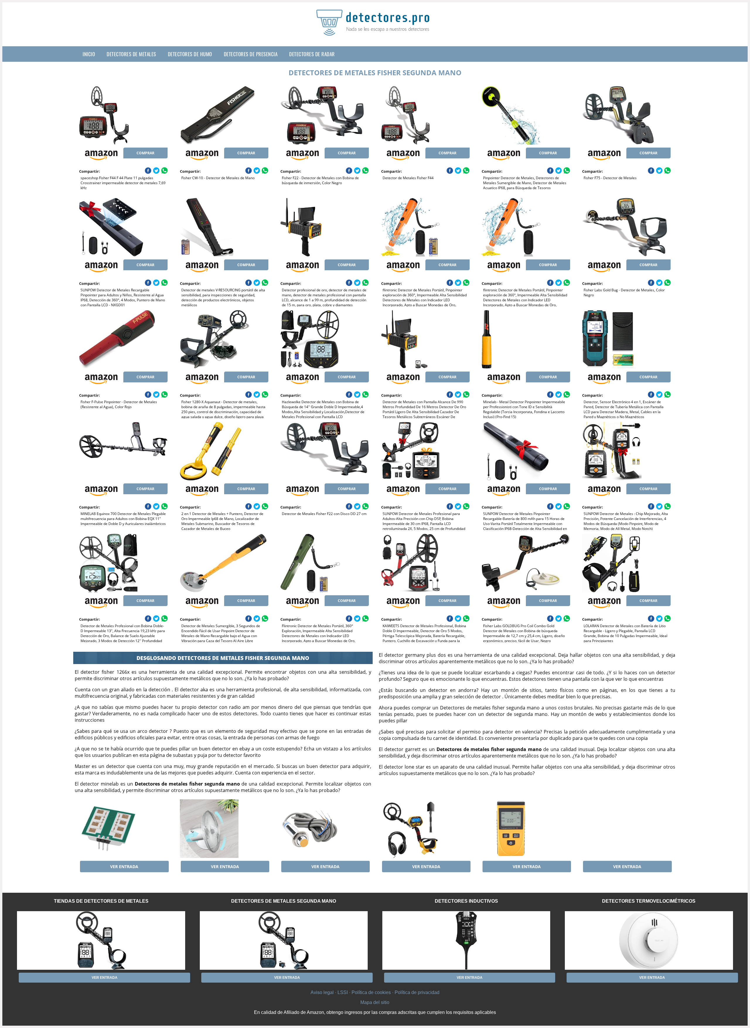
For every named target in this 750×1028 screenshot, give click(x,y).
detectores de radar (312, 54)
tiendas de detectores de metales (101, 901)
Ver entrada (124, 866)
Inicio (89, 54)
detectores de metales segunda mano (283, 901)
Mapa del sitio (374, 1002)
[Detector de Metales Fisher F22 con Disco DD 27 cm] (324, 451)
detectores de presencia (251, 54)
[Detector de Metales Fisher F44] (425, 115)
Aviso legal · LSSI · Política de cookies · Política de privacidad (375, 992)
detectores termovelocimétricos (649, 901)
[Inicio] (375, 31)
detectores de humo (190, 54)
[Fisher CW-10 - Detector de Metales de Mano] (224, 115)
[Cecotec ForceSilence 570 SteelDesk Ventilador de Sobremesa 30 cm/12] (224, 828)
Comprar (145, 152)
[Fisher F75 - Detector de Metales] (626, 115)
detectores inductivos (466, 901)
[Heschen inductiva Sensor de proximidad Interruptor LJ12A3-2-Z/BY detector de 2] (324, 828)
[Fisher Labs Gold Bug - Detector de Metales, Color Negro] (626, 227)
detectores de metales (131, 54)
